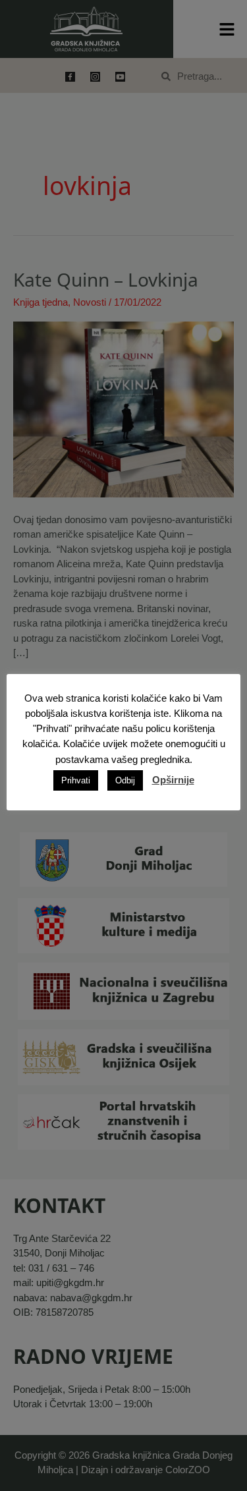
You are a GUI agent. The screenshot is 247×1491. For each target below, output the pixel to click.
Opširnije (173, 779)
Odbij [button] (125, 780)
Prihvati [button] (75, 780)
